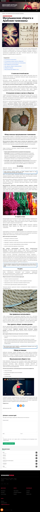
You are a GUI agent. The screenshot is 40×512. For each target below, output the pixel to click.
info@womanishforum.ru (5, 504)
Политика (27, 492)
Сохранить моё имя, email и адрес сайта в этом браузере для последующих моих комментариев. (20, 440)
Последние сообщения (17, 492)
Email (21, 433)
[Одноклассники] (21, 406)
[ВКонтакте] (18, 406)
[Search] (36, 10)
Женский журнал (9, 5)
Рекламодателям (4, 502)
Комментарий (6, 420)
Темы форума (16, 490)
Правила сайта (28, 494)
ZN (7, 483)
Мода (4, 466)
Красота (4, 457)
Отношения (4, 463)
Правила (15, 494)
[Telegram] (23, 406)
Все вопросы (3, 490)
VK (2, 483)
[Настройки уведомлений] (1, 509)
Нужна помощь (3, 494)
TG (4, 483)
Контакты (2, 501)
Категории (2, 492)
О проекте (28, 490)
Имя (3, 433)
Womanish (5, 0)
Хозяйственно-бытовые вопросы (8, 460)
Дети (3, 452)
